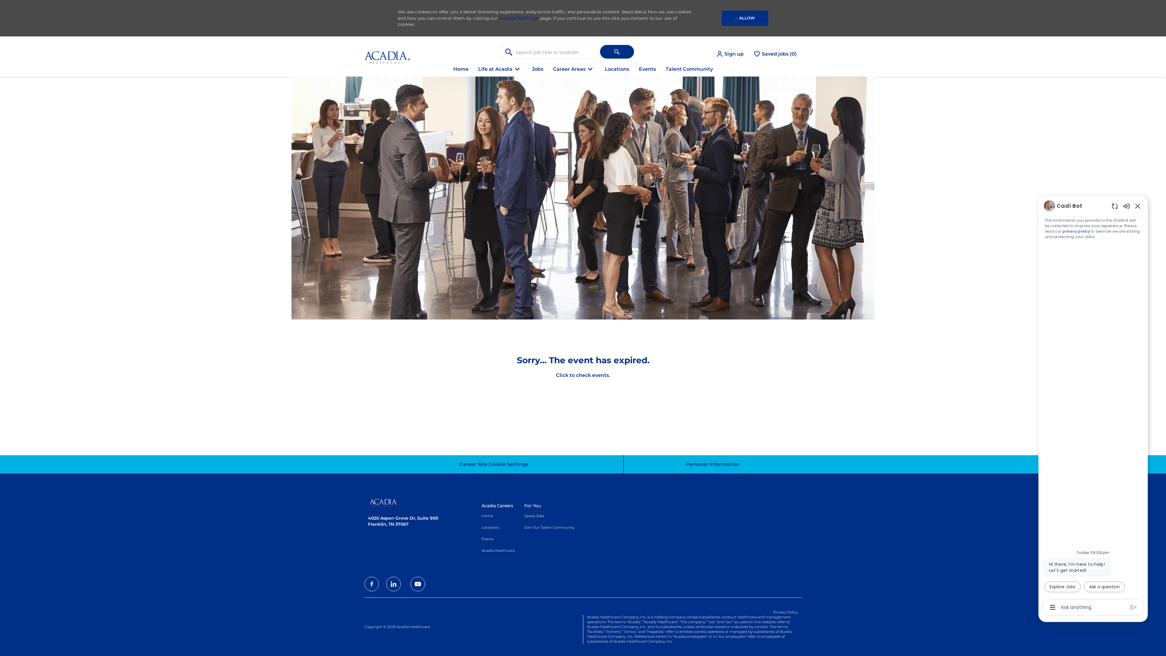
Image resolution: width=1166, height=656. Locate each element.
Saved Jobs (534, 516)
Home (461, 69)
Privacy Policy (785, 612)
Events (647, 69)
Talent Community (689, 69)
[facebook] (371, 584)
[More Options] (1052, 607)
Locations (617, 69)
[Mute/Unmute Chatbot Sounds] (1126, 205)
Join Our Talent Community (549, 527)
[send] (1133, 607)
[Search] (617, 52)
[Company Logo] (387, 54)
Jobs (537, 69)
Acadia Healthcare (498, 550)
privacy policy (1076, 231)
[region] (1093, 406)
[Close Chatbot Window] (1138, 206)
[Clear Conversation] (1114, 206)
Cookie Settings (519, 18)
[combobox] (550, 52)
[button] (730, 54)
